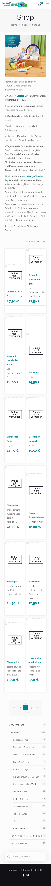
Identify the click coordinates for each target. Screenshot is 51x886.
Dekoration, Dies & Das (23, 747)
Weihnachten (19, 829)
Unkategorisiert (18, 843)
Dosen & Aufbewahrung (24, 755)
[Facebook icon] (23, 875)
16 (37, 707)
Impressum (13, 870)
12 (14, 707)
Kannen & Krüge (20, 769)
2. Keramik (14, 733)
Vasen (16, 821)
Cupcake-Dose (14, 291)
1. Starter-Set (16, 725)
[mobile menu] (47, 4)
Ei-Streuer (33, 372)
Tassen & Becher (21, 806)
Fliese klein (34, 581)
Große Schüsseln (21, 762)
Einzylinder (12, 505)
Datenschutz (27, 870)
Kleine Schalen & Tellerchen (26, 777)
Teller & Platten (20, 814)
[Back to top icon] (45, 880)
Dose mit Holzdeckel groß (34, 279)
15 (31, 707)
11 (37, 702)
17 (23, 712)
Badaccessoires (20, 740)
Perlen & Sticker (20, 799)
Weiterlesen (13, 309)
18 (28, 712)
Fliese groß (12, 581)
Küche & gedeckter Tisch (24, 784)
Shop (24, 25)
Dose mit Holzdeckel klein (12, 360)
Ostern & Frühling (21, 792)
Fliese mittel (13, 662)
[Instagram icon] (27, 875)
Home (14, 25)
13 (20, 707)
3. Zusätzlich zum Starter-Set (25, 836)
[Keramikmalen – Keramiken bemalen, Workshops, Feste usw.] (15, 4)
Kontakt (38, 870)
